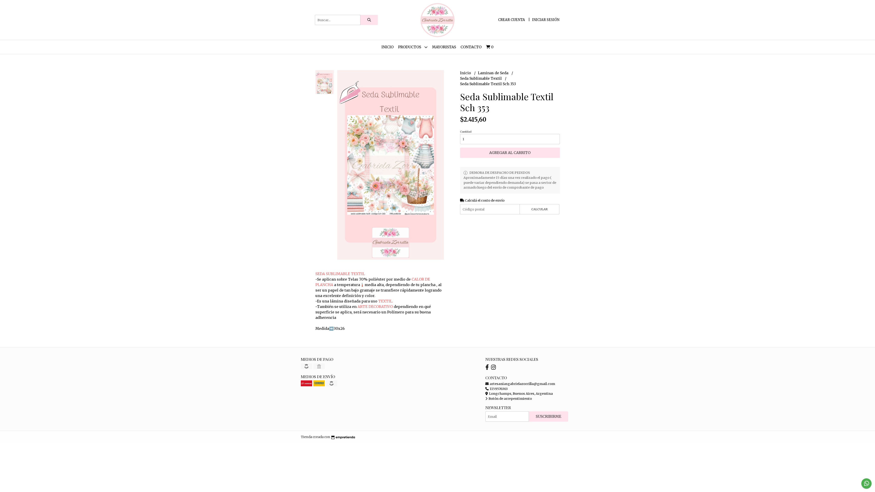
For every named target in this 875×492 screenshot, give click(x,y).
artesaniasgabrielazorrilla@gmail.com (522, 384)
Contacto (471, 47)
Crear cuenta (511, 20)
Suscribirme (548, 416)
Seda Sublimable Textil (481, 78)
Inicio (387, 47)
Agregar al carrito (509, 152)
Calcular (539, 209)
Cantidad (465, 131)
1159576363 (498, 389)
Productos (410, 47)
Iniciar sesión (545, 20)
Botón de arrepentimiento (510, 399)
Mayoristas (444, 47)
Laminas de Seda (493, 73)
